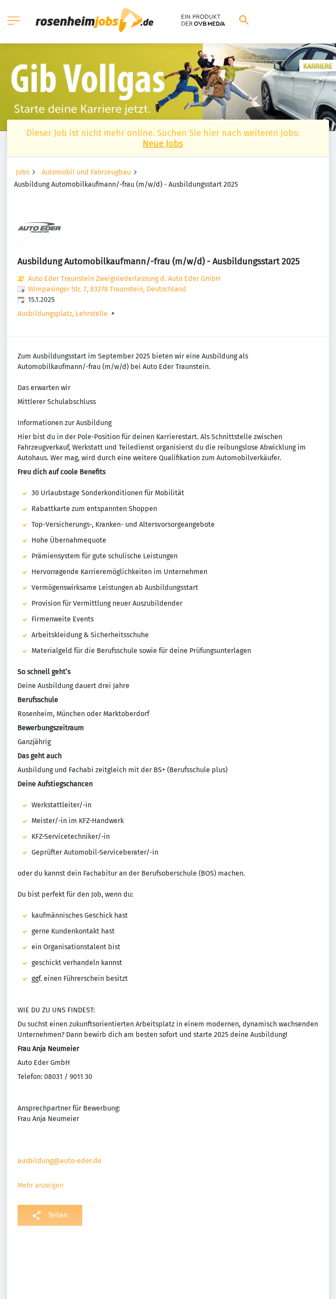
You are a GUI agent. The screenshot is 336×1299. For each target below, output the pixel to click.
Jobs (22, 172)
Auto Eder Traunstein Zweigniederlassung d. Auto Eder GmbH (124, 278)
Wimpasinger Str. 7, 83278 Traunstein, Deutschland (107, 289)
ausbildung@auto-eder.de (60, 1161)
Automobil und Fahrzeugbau (86, 172)
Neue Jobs (163, 143)
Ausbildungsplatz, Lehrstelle (63, 314)
